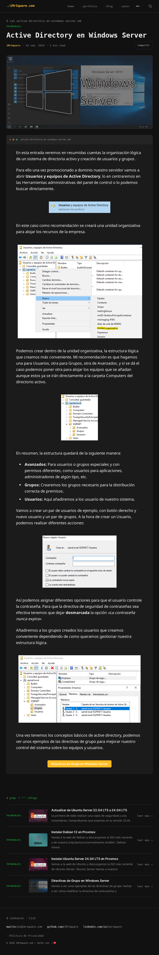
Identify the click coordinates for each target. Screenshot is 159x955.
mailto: (24, 926)
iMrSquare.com (22, 6)
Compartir (143, 45)
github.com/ (62, 926)
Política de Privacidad (27, 935)
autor (126, 6)
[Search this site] (150, 6)
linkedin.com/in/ (102, 926)
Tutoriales (13, 26)
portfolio (90, 6)
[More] (138, 6)
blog (109, 6)
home (71, 6)
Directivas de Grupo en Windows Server (79, 764)
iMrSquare (13, 45)
